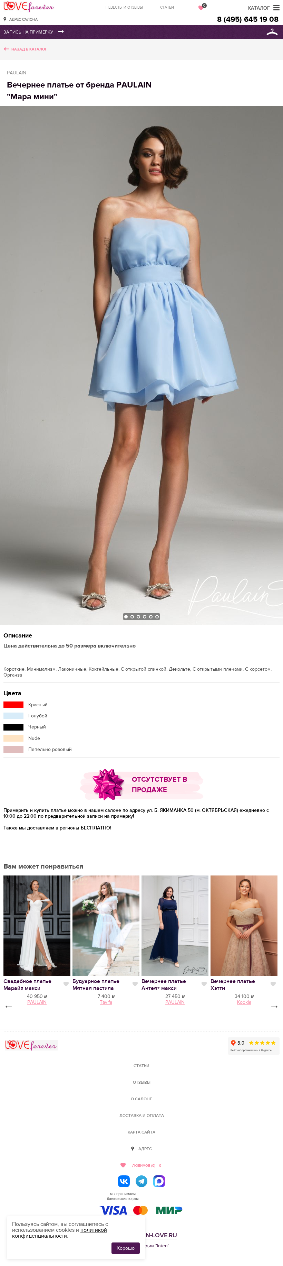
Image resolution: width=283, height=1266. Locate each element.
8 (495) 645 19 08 (248, 19)
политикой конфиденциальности (59, 1233)
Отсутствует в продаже (159, 785)
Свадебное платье (27, 985)
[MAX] (159, 1181)
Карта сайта (141, 1132)
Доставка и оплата (141, 1115)
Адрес (145, 1149)
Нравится (66, 984)
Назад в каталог (29, 49)
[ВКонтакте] (124, 1181)
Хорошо (126, 1248)
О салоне (141, 1099)
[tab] (126, 616)
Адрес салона (23, 19)
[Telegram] (141, 1181)
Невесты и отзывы (124, 7)
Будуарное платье (95, 985)
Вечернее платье (164, 985)
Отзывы (141, 1082)
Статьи (167, 7)
